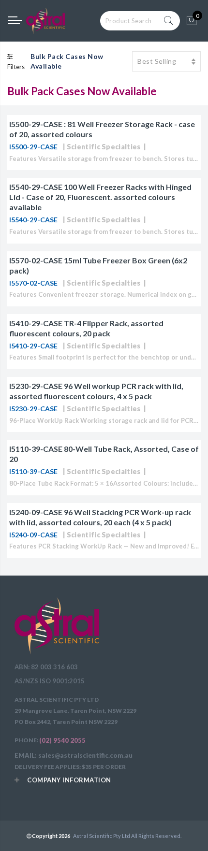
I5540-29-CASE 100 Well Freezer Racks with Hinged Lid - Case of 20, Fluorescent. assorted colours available (100, 197)
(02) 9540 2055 (62, 740)
